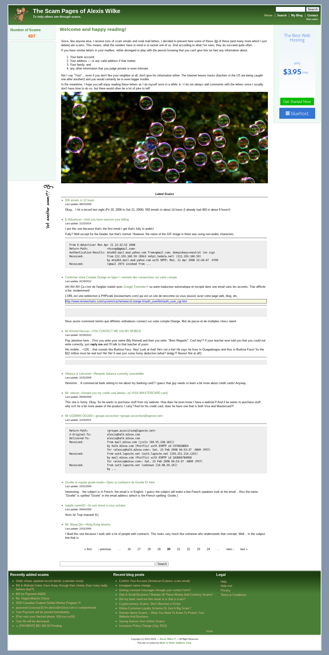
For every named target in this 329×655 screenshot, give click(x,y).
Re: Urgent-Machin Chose (32, 598)
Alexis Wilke (166, 639)
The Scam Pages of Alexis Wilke (76, 11)
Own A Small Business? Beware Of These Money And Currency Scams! (166, 594)
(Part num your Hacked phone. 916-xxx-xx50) (45, 616)
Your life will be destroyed (32, 621)
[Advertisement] (32, 110)
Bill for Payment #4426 (30, 594)
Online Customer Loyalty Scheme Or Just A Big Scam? (155, 608)
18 (149, 549)
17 (139, 549)
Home (268, 15)
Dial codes (312, 19)
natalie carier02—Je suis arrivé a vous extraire (95, 505)
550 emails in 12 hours (79, 200)
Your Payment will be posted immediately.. (43, 612)
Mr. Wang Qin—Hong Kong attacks (88, 524)
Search (282, 15)
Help (223, 581)
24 (208, 549)
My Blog (297, 15)
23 (198, 549)
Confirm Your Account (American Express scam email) (154, 581)
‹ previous (104, 549)
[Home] (19, 14)
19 (158, 549)
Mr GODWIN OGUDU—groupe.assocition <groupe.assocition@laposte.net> (114, 415)
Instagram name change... (136, 585)
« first (88, 549)
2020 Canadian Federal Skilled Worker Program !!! (48, 603)
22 (188, 549)
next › (230, 549)
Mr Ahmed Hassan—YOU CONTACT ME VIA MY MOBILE (103, 331)
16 (129, 549)
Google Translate (135, 286)
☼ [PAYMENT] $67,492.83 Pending (39, 625)
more (209, 631)
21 (178, 549)
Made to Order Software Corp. (176, 643)
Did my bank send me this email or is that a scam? (152, 599)
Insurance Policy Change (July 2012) (143, 625)
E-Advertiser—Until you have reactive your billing (97, 219)
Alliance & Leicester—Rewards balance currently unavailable (104, 373)
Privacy (226, 590)
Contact (312, 15)
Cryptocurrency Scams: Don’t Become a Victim (150, 603)
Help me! (226, 586)
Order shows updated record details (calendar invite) (49, 581)
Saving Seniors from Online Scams (142, 621)
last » (244, 549)
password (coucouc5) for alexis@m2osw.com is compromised (56, 607)
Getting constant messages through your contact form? (155, 590)
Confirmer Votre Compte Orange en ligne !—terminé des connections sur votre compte (121, 277)
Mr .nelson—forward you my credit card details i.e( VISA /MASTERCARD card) (116, 393)
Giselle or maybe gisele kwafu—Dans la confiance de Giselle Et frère (110, 482)
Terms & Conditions (233, 595)
